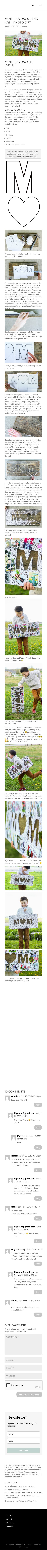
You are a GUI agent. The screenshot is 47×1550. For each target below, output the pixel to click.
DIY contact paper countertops (16, 1489)
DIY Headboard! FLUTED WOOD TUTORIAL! (20, 1486)
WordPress (23, 1547)
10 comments (22, 27)
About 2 (9, 1519)
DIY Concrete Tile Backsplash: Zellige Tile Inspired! (23, 1492)
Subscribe (23, 1450)
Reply (38, 1104)
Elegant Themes (23, 1544)
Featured (10, 1526)
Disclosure (11, 1522)
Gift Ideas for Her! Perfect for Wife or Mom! (21, 1501)
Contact (9, 1515)
